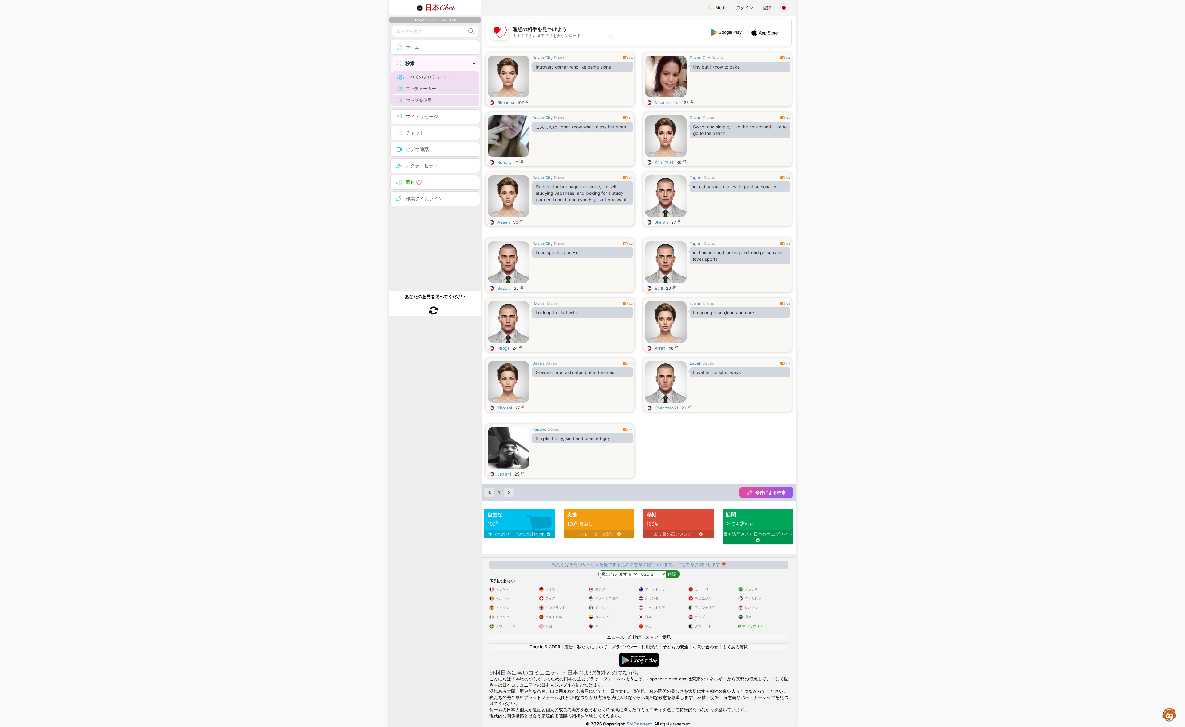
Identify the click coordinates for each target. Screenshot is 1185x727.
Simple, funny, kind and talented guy (573, 438)
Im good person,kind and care (723, 312)
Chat (439, 7)
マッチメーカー (421, 88)
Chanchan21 (666, 407)
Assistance (1170, 714)
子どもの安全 (675, 646)
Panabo (539, 429)
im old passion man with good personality (734, 186)
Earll (659, 288)
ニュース (615, 637)
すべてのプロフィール (427, 76)
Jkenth (661, 222)
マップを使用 (419, 100)
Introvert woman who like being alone (573, 66)
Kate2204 (664, 162)
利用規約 (650, 646)
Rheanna (505, 102)
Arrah (660, 348)
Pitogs (503, 348)
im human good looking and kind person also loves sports (738, 256)
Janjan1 (504, 474)
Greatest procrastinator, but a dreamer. (575, 372)
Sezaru (504, 288)
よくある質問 (735, 646)
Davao (560, 57)
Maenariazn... (668, 102)
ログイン (744, 7)
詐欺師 (634, 637)
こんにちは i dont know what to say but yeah (581, 126)
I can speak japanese (557, 252)
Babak (695, 363)
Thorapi (504, 407)
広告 (568, 646)
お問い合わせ (705, 646)
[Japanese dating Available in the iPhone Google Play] (639, 656)
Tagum (696, 177)
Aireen (503, 222)
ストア (651, 637)
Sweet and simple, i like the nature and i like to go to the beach (740, 130)
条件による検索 (770, 492)
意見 (666, 637)
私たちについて (592, 646)
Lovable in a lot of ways (717, 372)
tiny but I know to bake (716, 66)
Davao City (542, 57)
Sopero (504, 162)
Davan (538, 303)
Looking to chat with (556, 312)
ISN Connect (639, 723)
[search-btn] (471, 31)
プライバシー (624, 646)
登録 (767, 7)
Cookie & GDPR (545, 646)
